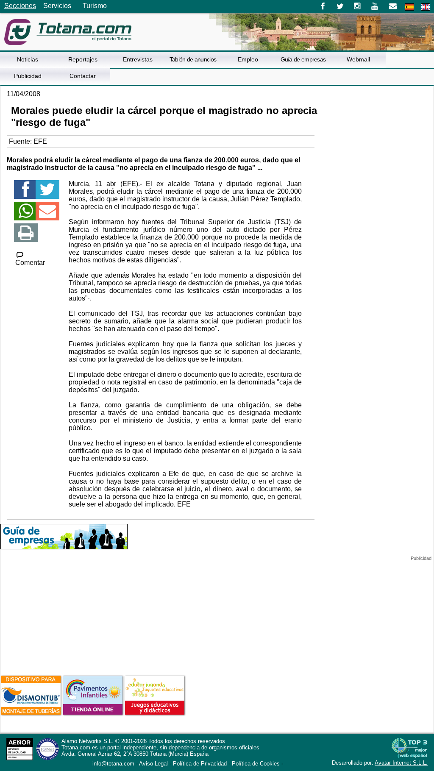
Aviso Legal (153, 763)
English (425, 7)
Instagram (357, 6)
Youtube (375, 6)
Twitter (340, 6)
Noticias (27, 59)
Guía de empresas (303, 59)
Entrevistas (138, 59)
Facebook (322, 6)
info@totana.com (113, 763)
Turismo (95, 5)
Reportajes (82, 59)
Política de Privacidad (200, 763)
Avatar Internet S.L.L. (401, 763)
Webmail (358, 59)
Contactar (83, 75)
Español (409, 7)
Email (392, 6)
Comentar (30, 262)
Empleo (248, 59)
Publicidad (28, 75)
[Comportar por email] (47, 214)
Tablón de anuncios (193, 59)
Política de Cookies (256, 763)
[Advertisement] (64, 614)
